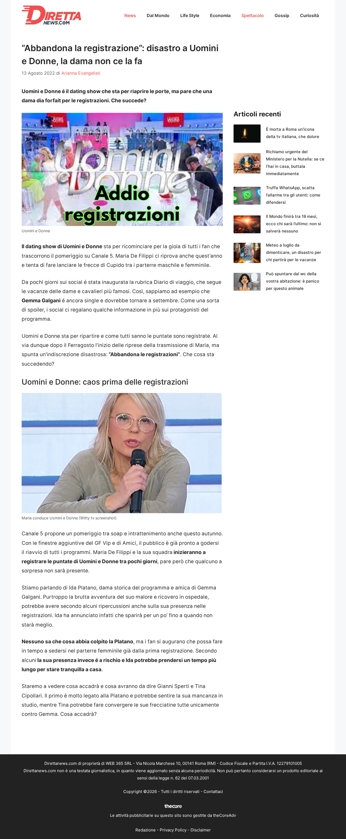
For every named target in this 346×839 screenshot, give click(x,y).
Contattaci (213, 791)
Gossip (282, 15)
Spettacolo (252, 15)
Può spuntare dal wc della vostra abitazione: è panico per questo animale (292, 281)
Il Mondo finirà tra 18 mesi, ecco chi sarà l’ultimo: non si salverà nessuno (293, 224)
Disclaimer (201, 830)
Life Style (189, 15)
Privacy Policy (173, 830)
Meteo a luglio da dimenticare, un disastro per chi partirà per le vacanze (293, 252)
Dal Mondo (158, 15)
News (130, 15)
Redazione (145, 830)
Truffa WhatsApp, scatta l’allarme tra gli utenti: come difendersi (293, 195)
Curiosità (309, 15)
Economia (220, 15)
